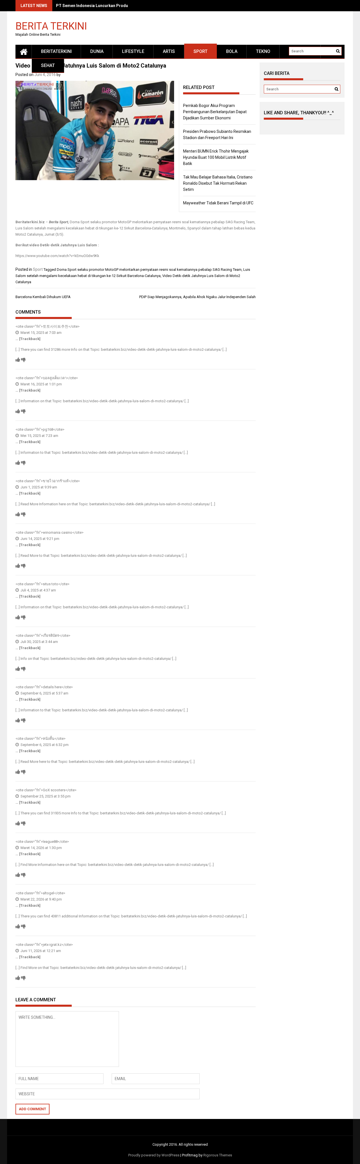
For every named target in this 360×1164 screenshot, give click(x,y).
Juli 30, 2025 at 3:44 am (39, 642)
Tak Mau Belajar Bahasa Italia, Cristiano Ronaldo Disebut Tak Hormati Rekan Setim (218, 183)
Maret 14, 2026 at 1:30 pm (41, 848)
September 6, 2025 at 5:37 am (44, 693)
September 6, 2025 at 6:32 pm (44, 745)
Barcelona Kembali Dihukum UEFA (43, 297)
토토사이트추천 (55, 326)
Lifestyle (133, 51)
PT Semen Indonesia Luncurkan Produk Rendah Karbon (107, 5)
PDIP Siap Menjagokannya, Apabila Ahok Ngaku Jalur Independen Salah (197, 297)
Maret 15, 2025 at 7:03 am (41, 332)
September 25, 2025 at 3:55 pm (45, 796)
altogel (48, 893)
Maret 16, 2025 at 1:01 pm (41, 384)
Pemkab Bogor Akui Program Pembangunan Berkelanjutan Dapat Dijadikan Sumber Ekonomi (215, 111)
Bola (231, 51)
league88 (50, 841)
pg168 (48, 429)
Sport (201, 51)
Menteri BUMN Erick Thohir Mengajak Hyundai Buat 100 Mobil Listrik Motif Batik (216, 157)
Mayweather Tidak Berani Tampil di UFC (218, 203)
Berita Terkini (51, 25)
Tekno (263, 51)
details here (52, 687)
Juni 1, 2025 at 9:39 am (38, 487)
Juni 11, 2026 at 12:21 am (40, 951)
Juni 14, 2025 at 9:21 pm (39, 539)
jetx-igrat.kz (52, 944)
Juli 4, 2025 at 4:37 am (38, 590)
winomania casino (57, 532)
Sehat (48, 65)
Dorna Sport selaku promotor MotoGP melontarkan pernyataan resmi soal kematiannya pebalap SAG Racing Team (149, 269)
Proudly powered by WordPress (153, 1155)
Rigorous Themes (217, 1155)
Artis (169, 51)
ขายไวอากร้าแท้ (56, 481)
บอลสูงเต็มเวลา (55, 378)
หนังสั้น (48, 738)
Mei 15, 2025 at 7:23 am (39, 436)
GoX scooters (54, 790)
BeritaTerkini (56, 51)
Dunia (97, 51)
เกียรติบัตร (51, 635)
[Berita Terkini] (23, 51)
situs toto (50, 584)
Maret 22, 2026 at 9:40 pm (41, 899)
